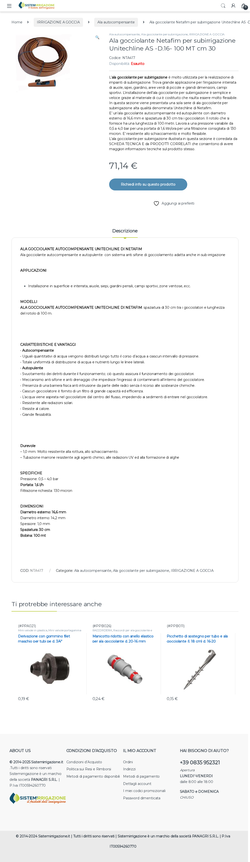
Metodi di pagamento (141, 776)
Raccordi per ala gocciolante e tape (122, 632)
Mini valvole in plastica (32, 630)
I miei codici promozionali (144, 791)
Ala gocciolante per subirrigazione (164, 34)
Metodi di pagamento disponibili (93, 776)
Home (16, 22)
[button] (97, 37)
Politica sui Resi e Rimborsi (88, 769)
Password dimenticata (141, 798)
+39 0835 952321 (200, 762)
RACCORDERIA (102, 630)
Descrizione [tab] (125, 231)
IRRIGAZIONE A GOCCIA (58, 22)
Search (223, 6)
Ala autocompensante (116, 22)
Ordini (128, 762)
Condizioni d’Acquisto (84, 762)
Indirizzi (129, 769)
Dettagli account (137, 784)
